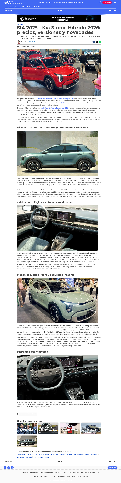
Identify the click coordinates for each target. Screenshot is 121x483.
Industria (69, 454)
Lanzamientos (78, 454)
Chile (41, 476)
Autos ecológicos (44, 454)
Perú (73, 476)
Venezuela (85, 476)
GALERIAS (112, 10)
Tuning (47, 457)
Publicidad (76, 472)
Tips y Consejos (38, 457)
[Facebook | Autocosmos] (5, 467)
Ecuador (53, 476)
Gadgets (62, 454)
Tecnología (20, 457)
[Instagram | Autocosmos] (12, 467)
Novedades (94, 454)
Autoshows (21, 24)
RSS (98, 472)
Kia (28, 46)
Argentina (35, 476)
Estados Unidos (61, 476)
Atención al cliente (34, 472)
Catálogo (41, 3)
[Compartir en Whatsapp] (100, 42)
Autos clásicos (32, 454)
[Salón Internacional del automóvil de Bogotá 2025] (59, 18)
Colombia (46, 476)
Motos (87, 454)
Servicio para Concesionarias (88, 472)
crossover (23, 46)
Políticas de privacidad (60, 472)
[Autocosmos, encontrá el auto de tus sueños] (13, 2)
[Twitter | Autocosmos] (8, 467)
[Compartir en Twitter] (97, 42)
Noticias (48, 3)
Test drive (29, 457)
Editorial (11, 7)
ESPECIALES (60, 10)
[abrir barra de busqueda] (100, 3)
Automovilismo (21, 454)
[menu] (114, 2)
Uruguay (79, 476)
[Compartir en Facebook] (93, 42)
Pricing (69, 472)
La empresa (25, 472)
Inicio (6, 7)
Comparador (78, 3)
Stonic (32, 46)
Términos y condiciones (47, 472)
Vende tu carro (107, 2)
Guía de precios (67, 3)
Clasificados (57, 3)
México (68, 476)
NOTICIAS (8, 10)
